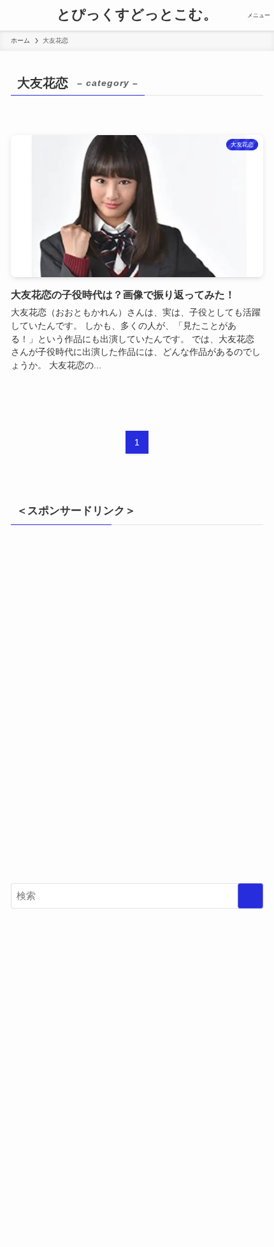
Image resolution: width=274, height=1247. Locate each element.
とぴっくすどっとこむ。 (137, 15)
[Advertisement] (137, 710)
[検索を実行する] (250, 896)
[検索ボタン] (15, 15)
